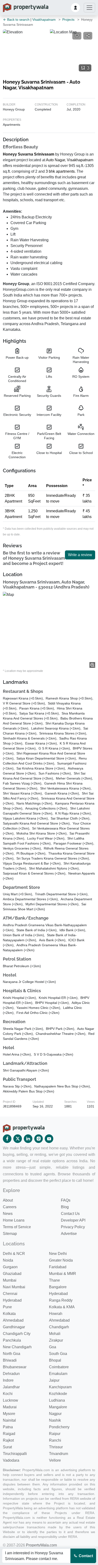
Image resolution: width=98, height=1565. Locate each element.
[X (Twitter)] (17, 1138)
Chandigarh (59, 1327)
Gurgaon (10, 1267)
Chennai (10, 1294)
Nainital (9, 1420)
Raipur (54, 1434)
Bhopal (55, 1360)
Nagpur (55, 1414)
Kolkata (9, 1314)
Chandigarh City (16, 1334)
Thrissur (56, 1447)
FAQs (65, 1200)
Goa (52, 1347)
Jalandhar (11, 1387)
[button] (75, 7)
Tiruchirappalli (15, 1454)
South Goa (58, 1354)
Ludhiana (57, 1400)
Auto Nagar (55, 160)
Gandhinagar (14, 1327)
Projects (68, 19)
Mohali (54, 1334)
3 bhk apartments (60, 171)
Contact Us (70, 1214)
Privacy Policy (73, 1227)
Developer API (73, 1220)
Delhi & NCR (14, 1254)
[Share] (87, 36)
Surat (7, 1447)
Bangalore (58, 1287)
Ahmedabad (13, 1320)
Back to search (17, 19)
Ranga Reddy (61, 1300)
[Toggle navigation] (89, 7)
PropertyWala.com (41, 1545)
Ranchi (55, 1440)
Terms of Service (17, 1227)
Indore (8, 1380)
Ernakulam (58, 1374)
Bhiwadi (10, 1360)
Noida (8, 1260)
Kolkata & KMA (62, 1307)
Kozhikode (58, 1394)
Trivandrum (58, 1454)
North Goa (11, 1354)
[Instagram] (38, 1138)
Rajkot (8, 1440)
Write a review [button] (80, 555)
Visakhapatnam (44, 19)
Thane (54, 1280)
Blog (65, 1207)
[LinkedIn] (28, 1138)
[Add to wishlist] (76, 36)
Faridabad (57, 1267)
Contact (85, 1556)
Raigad (9, 1434)
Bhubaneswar (14, 1367)
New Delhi (58, 1254)
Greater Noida (61, 1260)
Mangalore (58, 1407)
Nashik (55, 1420)
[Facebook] (7, 1138)
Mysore (9, 1414)
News (8, 1214)
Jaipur (54, 1380)
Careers (9, 1207)
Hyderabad (58, 1294)
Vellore (55, 1460)
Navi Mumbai (14, 1287)
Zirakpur (56, 1340)
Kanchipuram (60, 1387)
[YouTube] (49, 1138)
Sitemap (10, 1234)
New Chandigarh (17, 1347)
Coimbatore (59, 1367)
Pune (7, 1307)
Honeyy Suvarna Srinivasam (28, 154)
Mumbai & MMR (62, 1274)
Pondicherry (59, 1427)
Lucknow (10, 1400)
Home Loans (13, 1220)
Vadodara (11, 1460)
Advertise (69, 1234)
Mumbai (9, 1280)
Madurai (10, 1407)
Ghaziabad (12, 1274)
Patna (8, 1427)
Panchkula (12, 1340)
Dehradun (11, 1374)
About (8, 1200)
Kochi (8, 1394)
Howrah (55, 1314)
